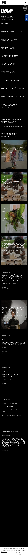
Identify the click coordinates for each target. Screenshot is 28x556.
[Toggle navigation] (25, 2)
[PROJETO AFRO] (7, 2)
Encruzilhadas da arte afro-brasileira (25, 8)
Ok (20, 554)
